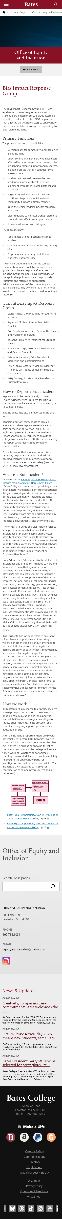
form (5, 416)
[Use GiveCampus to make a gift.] (51, 1137)
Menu (6, 4)
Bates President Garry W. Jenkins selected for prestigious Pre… (28, 1063)
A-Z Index (34, 1180)
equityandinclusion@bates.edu (23, 949)
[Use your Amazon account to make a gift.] (24, 1137)
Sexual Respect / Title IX (34, 1172)
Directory (34, 1162)
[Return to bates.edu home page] (5, 12)
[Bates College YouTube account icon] (49, 1208)
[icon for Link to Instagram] (6, 960)
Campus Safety (34, 1151)
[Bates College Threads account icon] (21, 1208)
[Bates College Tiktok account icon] (31, 1208)
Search (56, 4)
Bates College (18, 12)
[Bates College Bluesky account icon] (12, 1208)
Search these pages (16, 878)
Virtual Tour (34, 1196)
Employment (34, 1167)
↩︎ (48, 818)
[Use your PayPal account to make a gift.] (37, 1137)
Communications (34, 1156)
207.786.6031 (11, 934)
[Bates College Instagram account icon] (40, 1208)
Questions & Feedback (34, 1191)
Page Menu (33, 69)
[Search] (53, 886)
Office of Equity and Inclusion (31, 55)
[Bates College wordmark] (31, 4)
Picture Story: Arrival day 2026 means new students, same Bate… (30, 1036)
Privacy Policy (34, 1186)
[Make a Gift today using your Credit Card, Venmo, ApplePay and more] (10, 1137)
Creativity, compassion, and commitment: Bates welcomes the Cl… (30, 1007)
